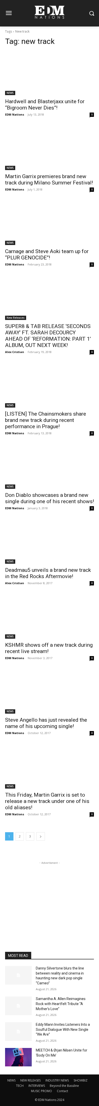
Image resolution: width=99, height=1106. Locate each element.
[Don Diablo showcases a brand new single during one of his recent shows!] (49, 467)
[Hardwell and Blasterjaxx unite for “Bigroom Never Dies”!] (49, 73)
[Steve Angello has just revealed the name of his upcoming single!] (49, 691)
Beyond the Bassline (64, 1086)
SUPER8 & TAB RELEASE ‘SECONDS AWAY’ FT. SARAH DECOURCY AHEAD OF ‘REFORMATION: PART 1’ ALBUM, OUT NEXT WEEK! (48, 335)
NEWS (10, 93)
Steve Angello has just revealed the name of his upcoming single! (46, 723)
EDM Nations (14, 114)
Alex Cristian (14, 352)
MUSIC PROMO (41, 1091)
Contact (62, 1091)
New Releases (16, 317)
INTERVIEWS (36, 1086)
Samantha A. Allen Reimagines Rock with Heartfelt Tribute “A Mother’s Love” (61, 1004)
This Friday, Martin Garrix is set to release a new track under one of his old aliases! (47, 801)
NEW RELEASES (30, 1080)
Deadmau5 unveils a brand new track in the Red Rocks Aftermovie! (48, 573)
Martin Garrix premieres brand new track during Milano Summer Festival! (49, 179)
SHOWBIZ (81, 1080)
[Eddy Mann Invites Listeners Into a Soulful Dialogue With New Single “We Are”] (18, 1031)
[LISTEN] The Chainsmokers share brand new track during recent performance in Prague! (45, 420)
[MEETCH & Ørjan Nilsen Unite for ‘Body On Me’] (18, 1057)
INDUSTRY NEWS (57, 1080)
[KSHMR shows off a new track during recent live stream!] (49, 617)
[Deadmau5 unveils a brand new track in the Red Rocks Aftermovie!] (49, 542)
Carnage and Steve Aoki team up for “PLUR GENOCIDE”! (47, 254)
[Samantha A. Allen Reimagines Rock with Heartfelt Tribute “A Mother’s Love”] (18, 1005)
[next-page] (40, 836)
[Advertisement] (49, 897)
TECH (20, 1086)
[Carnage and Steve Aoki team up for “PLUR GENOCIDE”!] (49, 223)
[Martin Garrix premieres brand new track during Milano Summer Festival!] (49, 148)
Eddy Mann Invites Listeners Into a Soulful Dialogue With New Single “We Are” (63, 1029)
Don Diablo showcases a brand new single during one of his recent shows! (49, 498)
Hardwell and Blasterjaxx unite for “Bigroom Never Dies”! (45, 104)
